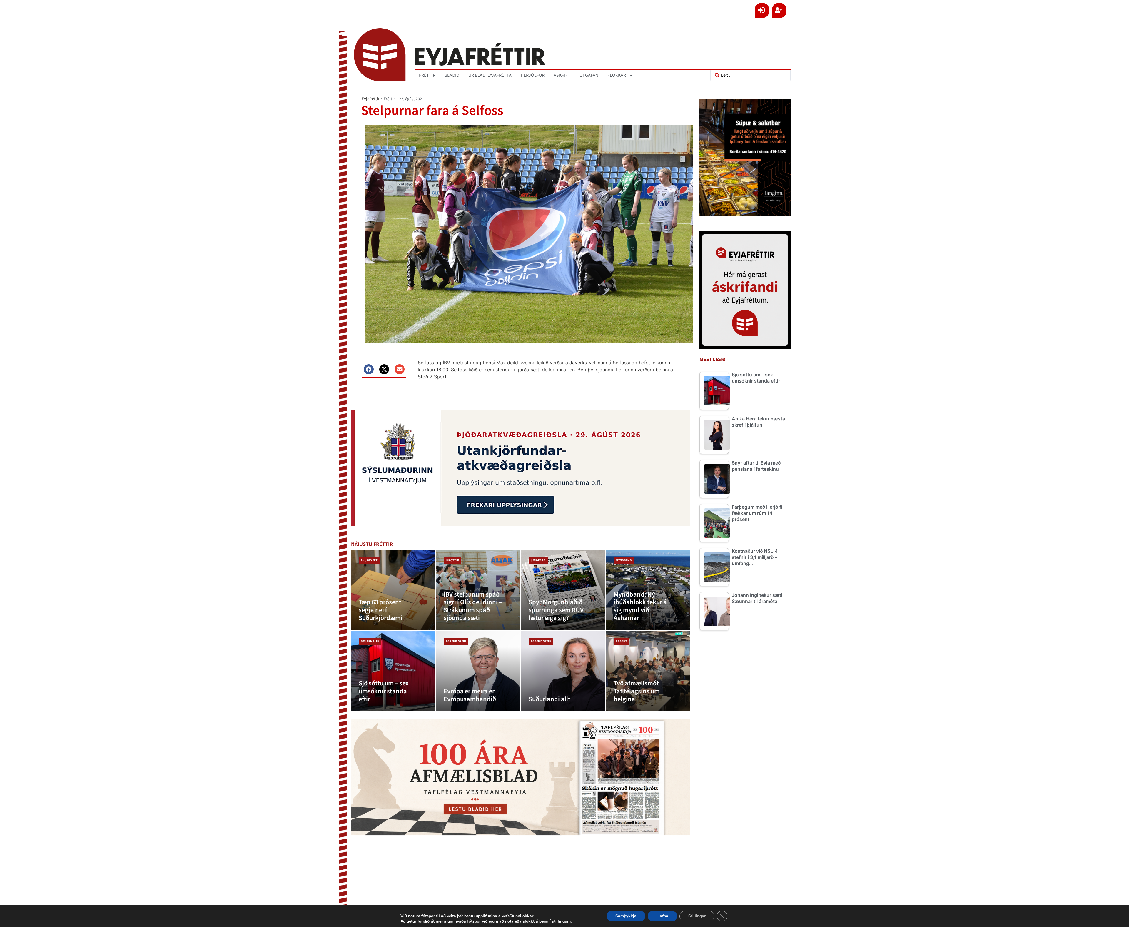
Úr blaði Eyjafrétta (490, 75)
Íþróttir (452, 560)
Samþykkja (626, 916)
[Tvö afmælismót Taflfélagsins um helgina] (648, 671)
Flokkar (616, 75)
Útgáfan (588, 75)
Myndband (624, 560)
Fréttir (427, 75)
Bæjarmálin (370, 641)
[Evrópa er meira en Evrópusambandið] (478, 671)
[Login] (762, 10)
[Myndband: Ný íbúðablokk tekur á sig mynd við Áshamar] (648, 590)
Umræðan (538, 560)
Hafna (662, 916)
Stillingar (697, 916)
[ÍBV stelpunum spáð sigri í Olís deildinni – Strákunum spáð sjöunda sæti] (478, 590)
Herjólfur (533, 75)
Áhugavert (369, 560)
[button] (369, 369)
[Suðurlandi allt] (563, 671)
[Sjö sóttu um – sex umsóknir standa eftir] (393, 671)
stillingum (561, 921)
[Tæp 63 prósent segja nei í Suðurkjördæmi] (393, 590)
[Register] (779, 10)
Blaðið (452, 75)
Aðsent (621, 641)
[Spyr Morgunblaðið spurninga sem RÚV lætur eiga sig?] (563, 590)
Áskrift (562, 75)
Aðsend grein (456, 641)
